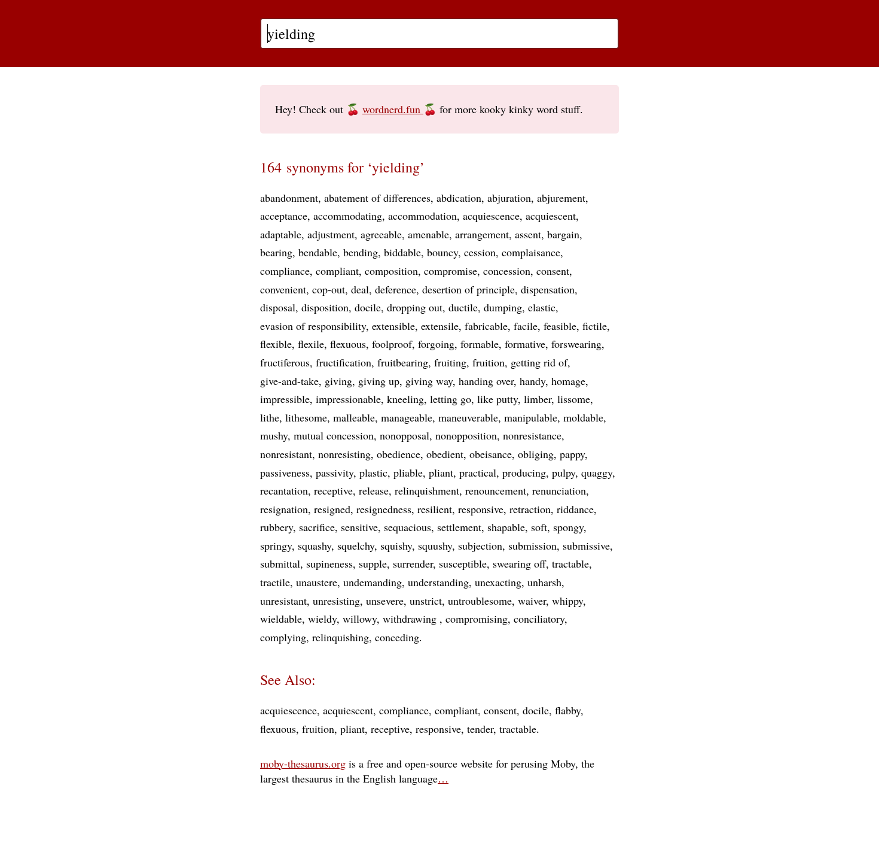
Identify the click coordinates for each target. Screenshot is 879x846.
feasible (560, 326)
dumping (503, 307)
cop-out (328, 289)
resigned (332, 509)
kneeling (405, 399)
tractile (275, 582)
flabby (568, 710)
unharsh (544, 582)
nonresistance (532, 435)
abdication (459, 197)
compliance (285, 270)
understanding (438, 582)
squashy (314, 545)
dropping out (414, 307)
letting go (450, 399)
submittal (280, 563)
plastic (373, 472)
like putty (497, 399)
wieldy (322, 618)
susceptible (463, 563)
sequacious (407, 527)
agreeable (381, 234)
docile (368, 307)
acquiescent (551, 215)
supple (373, 563)
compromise (450, 270)
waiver (532, 600)
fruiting (450, 362)
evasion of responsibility (313, 326)
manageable (406, 417)
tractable (570, 563)
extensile (440, 326)
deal (360, 289)
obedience (398, 454)
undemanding (372, 582)
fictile (594, 326)
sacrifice (317, 527)
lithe (269, 417)
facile (526, 326)
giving (338, 381)
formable (479, 343)
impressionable (348, 399)
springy (276, 545)
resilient (434, 509)
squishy (396, 545)
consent (552, 270)
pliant (441, 472)
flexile (311, 343)
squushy (435, 545)
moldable (583, 417)
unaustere (316, 582)
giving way (429, 381)
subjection (480, 545)
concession (506, 270)
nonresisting (344, 454)
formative (525, 343)
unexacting (498, 582)
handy (532, 381)
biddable (402, 252)
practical (477, 472)
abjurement (561, 197)
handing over (486, 381)
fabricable (486, 326)
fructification (343, 362)
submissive (586, 545)
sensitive (359, 527)
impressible (285, 399)
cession (480, 252)
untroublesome (480, 600)
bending (360, 252)
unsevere (385, 600)
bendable (317, 252)
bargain (563, 234)
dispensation (548, 289)
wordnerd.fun (392, 109)
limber (537, 399)
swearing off (519, 563)
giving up (378, 381)
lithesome (306, 417)
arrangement (482, 234)
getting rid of (539, 362)
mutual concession (334, 435)
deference (395, 289)
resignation (284, 509)
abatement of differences (377, 197)
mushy (274, 435)
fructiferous (285, 362)
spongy (568, 527)
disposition (325, 307)
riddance (575, 509)
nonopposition (466, 435)
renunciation (559, 490)
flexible (276, 343)
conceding (397, 637)
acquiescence (491, 215)
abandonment (289, 197)
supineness (329, 563)
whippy (567, 600)
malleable (354, 417)
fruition (488, 362)
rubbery (276, 527)
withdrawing (411, 618)
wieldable (281, 618)
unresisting (336, 600)
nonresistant (286, 454)
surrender (413, 563)
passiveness (285, 472)
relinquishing (340, 637)
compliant (337, 270)
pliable (408, 472)
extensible (393, 326)
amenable (428, 234)
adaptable (280, 234)
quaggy (596, 472)
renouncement (495, 490)
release (374, 490)
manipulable (530, 417)
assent (528, 234)
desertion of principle (468, 289)
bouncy (442, 252)
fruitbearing (402, 362)
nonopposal (404, 435)
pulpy (563, 472)
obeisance (490, 454)
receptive (333, 490)
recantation (284, 490)
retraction (530, 509)
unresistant (283, 600)
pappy (572, 454)
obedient (444, 454)
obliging (536, 454)
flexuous (348, 343)
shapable (506, 527)
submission (532, 545)
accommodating (347, 215)
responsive (480, 509)
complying (283, 637)
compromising (476, 618)
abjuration (509, 197)
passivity (334, 472)
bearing (276, 252)
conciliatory (539, 618)
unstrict (426, 600)
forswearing (576, 343)
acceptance (283, 215)
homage (568, 381)
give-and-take (289, 381)
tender (480, 728)
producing (524, 472)
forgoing (436, 343)
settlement (459, 527)
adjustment (331, 234)
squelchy (355, 545)
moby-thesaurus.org (303, 763)
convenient (283, 289)
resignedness (383, 509)
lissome (573, 399)
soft (539, 527)
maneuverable (468, 417)
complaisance (531, 252)
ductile (463, 307)
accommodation (422, 215)
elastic (542, 307)
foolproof (392, 343)
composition (391, 270)
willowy (360, 618)
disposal (277, 307)
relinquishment (427, 490)
